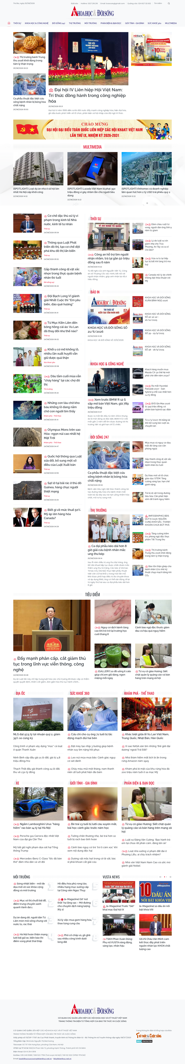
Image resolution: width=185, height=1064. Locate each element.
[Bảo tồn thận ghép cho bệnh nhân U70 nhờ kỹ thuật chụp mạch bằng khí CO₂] (137, 570)
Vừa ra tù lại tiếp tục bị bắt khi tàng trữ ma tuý (158, 261)
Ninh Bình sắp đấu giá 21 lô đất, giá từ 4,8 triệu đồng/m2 (36, 759)
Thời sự (17, 23)
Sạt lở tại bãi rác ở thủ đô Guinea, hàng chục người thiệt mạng (62, 487)
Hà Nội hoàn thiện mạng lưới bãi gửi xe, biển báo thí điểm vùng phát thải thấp (30, 938)
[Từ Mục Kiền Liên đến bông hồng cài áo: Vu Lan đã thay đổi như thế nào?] (27, 330)
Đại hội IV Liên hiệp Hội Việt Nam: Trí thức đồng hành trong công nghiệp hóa (87, 95)
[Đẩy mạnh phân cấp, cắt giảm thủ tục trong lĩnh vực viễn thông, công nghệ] (51, 625)
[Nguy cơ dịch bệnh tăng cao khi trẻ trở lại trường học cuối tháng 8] (113, 612)
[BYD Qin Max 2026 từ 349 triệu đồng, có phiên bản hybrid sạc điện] (137, 407)
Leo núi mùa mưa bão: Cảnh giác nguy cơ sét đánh (91, 759)
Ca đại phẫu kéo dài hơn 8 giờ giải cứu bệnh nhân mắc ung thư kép (107, 550)
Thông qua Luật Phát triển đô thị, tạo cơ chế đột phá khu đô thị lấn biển (62, 247)
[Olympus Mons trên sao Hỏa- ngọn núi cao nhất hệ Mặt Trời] (27, 437)
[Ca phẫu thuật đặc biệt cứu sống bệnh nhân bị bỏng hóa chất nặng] (29, 84)
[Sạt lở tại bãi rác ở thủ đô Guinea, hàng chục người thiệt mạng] (27, 490)
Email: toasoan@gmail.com (112, 3)
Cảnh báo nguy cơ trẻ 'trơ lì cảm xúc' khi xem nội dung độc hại (92, 849)
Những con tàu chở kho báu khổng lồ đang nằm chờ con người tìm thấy (62, 407)
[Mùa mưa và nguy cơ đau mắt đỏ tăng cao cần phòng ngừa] (137, 446)
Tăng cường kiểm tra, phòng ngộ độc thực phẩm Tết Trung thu (157, 536)
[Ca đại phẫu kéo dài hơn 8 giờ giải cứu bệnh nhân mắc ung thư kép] (109, 528)
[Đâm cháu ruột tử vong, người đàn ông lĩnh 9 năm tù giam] (137, 228)
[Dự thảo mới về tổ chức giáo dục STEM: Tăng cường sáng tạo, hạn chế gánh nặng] (137, 479)
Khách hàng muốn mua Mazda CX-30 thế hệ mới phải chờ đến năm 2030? (157, 372)
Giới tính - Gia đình (134, 23)
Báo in (95, 292)
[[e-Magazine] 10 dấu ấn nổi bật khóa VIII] (155, 892)
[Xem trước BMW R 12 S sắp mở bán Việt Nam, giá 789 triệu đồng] (109, 382)
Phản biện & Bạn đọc (111, 23)
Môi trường (91, 23)
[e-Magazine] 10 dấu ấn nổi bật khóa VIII (154, 908)
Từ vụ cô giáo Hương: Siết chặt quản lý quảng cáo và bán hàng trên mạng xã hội (152, 674)
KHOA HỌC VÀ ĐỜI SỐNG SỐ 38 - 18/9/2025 (158, 348)
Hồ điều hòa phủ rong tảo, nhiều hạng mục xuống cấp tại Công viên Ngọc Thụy (73, 887)
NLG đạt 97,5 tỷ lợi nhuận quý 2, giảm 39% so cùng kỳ (36, 736)
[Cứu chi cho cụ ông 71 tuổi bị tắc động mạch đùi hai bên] (92, 714)
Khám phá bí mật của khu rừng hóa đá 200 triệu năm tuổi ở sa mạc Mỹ (145, 770)
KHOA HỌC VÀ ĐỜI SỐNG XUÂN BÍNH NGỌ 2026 (158, 299)
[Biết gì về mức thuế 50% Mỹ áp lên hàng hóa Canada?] (27, 517)
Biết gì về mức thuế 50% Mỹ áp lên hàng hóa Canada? (62, 514)
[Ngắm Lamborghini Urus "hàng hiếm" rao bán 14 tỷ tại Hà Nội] (38, 804)
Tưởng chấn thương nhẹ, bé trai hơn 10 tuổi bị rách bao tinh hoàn (91, 837)
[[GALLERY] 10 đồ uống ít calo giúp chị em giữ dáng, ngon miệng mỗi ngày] (113, 656)
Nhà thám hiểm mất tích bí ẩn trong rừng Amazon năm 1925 (144, 759)
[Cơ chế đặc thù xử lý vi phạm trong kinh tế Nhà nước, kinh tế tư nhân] (27, 223)
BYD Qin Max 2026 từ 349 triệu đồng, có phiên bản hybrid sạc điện (158, 406)
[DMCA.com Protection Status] (144, 1041)
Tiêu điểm (92, 594)
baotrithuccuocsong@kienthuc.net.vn (35, 1058)
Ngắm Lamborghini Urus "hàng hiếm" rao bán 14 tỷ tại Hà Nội (36, 825)
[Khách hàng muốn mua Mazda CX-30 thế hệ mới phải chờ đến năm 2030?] (137, 373)
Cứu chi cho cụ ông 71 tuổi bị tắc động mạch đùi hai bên (89, 736)
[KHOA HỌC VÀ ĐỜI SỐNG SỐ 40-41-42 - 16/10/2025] (137, 318)
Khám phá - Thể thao (52, 416)
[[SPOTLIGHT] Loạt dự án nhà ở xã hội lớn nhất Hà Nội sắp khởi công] (38, 169)
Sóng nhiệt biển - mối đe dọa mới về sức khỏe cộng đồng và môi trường (29, 887)
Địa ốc (20, 693)
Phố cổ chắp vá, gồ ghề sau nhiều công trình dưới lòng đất (74, 938)
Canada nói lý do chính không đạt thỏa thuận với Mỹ (158, 278)
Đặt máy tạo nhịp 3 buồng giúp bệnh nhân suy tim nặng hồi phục (90, 748)
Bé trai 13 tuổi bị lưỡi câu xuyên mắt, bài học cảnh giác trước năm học (92, 825)
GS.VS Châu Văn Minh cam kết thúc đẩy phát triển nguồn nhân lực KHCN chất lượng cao (154, 944)
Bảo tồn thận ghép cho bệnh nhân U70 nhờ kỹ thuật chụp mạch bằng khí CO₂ (158, 571)
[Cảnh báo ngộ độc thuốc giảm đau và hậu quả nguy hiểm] (153, 612)
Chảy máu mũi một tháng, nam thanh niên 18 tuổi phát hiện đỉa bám (90, 770)
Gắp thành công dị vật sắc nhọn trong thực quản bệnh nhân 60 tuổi (63, 273)
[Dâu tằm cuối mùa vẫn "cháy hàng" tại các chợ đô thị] (27, 383)
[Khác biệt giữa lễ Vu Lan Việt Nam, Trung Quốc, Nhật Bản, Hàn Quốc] (147, 714)
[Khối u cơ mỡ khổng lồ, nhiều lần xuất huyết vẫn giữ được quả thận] (27, 356)
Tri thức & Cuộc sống (148, 1036)
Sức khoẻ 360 (154, 23)
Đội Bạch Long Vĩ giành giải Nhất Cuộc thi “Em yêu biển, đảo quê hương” (62, 300)
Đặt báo (74, 3)
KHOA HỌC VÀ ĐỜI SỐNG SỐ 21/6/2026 (107, 329)
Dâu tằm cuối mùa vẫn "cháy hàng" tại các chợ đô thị (62, 380)
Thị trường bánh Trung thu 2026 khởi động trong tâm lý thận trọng (29, 60)
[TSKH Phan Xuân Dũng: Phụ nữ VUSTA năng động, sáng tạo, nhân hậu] (119, 925)
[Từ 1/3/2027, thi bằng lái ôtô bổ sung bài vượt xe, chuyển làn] (137, 424)
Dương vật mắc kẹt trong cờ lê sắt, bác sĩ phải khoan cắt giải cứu (91, 860)
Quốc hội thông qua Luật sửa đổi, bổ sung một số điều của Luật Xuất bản (63, 460)
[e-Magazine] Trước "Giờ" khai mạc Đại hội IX (118, 908)
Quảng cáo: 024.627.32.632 (139, 3)
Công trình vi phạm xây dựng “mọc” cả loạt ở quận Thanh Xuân (37, 748)
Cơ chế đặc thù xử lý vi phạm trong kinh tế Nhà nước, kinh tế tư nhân (61, 220)
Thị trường (75, 23)
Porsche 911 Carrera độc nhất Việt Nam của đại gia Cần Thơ (36, 837)
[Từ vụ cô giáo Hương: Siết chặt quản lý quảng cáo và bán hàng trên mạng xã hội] (153, 656)
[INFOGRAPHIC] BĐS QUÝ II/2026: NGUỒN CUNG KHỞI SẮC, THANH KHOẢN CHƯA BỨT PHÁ (157, 520)
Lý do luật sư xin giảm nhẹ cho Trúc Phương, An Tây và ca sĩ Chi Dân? (157, 245)
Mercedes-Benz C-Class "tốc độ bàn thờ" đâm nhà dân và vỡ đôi (37, 860)
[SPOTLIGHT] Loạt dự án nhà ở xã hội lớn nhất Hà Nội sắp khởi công (36, 190)
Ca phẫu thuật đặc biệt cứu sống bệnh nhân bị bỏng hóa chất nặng (29, 102)
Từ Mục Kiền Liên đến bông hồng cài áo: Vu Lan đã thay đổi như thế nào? (61, 327)
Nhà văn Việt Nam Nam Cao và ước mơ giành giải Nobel (146, 864)
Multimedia (171, 23)
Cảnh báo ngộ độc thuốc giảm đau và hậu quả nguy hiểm (152, 629)
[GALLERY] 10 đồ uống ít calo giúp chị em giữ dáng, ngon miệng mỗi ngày (113, 674)
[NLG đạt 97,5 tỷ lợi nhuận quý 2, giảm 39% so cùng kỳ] (38, 714)
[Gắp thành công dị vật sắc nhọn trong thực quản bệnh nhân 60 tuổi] (27, 276)
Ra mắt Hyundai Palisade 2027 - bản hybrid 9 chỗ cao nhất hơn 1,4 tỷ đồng (158, 390)
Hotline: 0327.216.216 (89, 3)
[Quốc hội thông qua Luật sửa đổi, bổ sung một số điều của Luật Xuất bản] (27, 463)
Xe (17, 783)
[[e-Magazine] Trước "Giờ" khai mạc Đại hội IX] (119, 892)
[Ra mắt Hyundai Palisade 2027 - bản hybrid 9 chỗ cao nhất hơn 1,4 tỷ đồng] (137, 389)
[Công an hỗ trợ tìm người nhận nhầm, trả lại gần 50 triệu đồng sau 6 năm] (109, 237)
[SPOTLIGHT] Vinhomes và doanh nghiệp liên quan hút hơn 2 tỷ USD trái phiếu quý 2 (146, 190)
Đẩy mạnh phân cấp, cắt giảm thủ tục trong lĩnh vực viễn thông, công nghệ (49, 664)
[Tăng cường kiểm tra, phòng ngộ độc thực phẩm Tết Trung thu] (137, 537)
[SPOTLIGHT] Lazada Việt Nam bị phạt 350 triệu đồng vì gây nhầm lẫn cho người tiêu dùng (91, 192)
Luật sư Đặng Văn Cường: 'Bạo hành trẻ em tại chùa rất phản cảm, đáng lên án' (146, 841)
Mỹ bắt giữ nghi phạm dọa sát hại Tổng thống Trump (35, 849)
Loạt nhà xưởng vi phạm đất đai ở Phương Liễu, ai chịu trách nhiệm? (144, 853)
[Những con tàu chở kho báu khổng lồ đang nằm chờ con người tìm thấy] (27, 410)
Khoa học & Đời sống (92, 11)
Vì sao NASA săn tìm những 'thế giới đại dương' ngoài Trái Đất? (146, 748)
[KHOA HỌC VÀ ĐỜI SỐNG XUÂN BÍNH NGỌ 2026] (137, 301)
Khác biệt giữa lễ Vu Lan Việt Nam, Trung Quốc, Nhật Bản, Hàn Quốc (145, 736)
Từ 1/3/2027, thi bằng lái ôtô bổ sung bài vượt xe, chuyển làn (157, 423)
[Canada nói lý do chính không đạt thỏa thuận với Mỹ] (137, 278)
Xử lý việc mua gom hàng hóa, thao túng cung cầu (75, 921)
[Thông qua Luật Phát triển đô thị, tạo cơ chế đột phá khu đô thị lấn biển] (27, 249)
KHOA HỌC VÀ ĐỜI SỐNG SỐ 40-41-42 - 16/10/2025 (158, 317)
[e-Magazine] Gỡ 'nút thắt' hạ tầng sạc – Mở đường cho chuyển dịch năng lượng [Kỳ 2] (74, 904)
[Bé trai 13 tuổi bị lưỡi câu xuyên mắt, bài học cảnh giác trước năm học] (92, 804)
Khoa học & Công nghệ (36, 23)
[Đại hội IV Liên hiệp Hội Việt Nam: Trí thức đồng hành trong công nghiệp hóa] (88, 58)
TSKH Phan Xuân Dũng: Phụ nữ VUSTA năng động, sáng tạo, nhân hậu (118, 942)
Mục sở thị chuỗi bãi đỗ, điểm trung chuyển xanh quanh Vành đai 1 (29, 904)
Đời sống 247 (58, 23)
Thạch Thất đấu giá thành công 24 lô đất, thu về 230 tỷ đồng (36, 770)
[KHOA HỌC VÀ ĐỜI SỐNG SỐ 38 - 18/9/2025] (137, 350)
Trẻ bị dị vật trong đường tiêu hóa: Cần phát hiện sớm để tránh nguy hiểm (157, 496)
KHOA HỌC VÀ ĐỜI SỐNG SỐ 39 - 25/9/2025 (158, 332)
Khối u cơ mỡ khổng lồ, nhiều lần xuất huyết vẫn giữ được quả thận (61, 353)
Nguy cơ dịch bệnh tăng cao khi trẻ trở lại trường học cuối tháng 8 (111, 631)
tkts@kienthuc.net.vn (62, 1058)
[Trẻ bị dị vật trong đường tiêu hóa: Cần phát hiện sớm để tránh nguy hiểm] (137, 497)
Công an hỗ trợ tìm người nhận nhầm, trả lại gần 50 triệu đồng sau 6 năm (108, 258)
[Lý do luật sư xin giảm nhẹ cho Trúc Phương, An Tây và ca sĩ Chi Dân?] (137, 244)
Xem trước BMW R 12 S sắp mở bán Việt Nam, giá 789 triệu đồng (108, 403)
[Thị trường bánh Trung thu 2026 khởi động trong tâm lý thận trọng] (29, 43)
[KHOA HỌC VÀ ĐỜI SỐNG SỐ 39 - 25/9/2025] (137, 334)
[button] (160, 877)
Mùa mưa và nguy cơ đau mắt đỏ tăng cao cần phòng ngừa (158, 445)
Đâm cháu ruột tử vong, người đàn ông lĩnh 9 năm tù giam (158, 227)
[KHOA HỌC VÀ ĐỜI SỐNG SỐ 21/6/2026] (109, 310)
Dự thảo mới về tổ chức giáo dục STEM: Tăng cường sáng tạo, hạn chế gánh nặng (157, 480)
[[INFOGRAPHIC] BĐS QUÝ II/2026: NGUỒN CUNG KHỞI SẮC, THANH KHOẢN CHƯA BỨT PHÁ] (137, 519)
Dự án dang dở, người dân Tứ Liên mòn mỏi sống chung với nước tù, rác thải (30, 921)
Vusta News (111, 876)
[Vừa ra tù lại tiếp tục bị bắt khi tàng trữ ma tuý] (137, 262)
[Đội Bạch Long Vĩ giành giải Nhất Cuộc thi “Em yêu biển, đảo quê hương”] (27, 303)
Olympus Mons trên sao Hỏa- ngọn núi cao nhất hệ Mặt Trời (62, 434)
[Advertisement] (92, 973)
